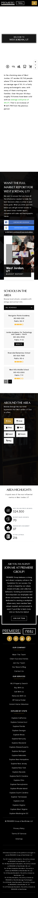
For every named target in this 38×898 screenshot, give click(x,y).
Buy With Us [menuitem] (19, 688)
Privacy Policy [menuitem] (19, 828)
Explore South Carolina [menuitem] (19, 793)
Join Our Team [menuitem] (19, 663)
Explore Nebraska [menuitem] (19, 755)
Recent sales (21, 517)
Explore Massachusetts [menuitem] (19, 747)
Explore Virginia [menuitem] (19, 805)
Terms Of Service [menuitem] (19, 834)
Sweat (10, 434)
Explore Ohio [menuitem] (19, 780)
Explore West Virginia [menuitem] (19, 809)
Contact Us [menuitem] (19, 671)
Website (19, 344)
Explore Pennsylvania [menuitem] (18, 784)
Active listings (18, 534)
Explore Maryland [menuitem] (19, 743)
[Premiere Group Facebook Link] (9, 638)
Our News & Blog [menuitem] (19, 667)
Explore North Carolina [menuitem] (19, 776)
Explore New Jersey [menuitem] (19, 764)
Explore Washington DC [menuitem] (19, 813)
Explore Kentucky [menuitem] (19, 739)
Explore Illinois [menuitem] (18, 735)
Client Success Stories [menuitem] (19, 659)
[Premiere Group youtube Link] (22, 638)
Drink (20, 421)
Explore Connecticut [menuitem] (19, 722)
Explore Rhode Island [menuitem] (19, 788)
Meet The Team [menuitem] (19, 655)
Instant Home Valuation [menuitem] (18, 704)
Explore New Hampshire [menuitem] (19, 759)
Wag (9, 441)
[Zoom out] (35, 64)
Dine (9, 421)
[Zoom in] (35, 61)
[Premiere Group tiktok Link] (28, 638)
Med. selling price (22, 508)
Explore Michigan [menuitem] (19, 751)
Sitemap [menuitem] (19, 839)
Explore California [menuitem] (19, 718)
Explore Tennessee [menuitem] (19, 797)
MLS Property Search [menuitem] (19, 683)
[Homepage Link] (12, 3)
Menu (34, 3)
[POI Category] (7, 66)
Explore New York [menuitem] (19, 768)
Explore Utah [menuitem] (19, 801)
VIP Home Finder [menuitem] (19, 700)
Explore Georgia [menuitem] (19, 730)
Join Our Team (19, 618)
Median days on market (21, 526)
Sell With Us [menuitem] (19, 692)
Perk (21, 427)
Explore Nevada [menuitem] (19, 772)
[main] (19, 276)
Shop (10, 427)
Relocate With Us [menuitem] (19, 696)
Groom (22, 434)
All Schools (11, 307)
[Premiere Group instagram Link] (15, 638)
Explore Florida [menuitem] (19, 726)
